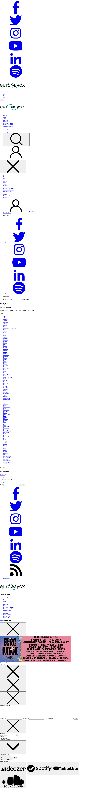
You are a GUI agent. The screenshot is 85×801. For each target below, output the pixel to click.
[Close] (13, 166)
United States (6, 399)
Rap (4, 435)
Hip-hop (5, 419)
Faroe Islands (6, 344)
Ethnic (5, 413)
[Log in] (15, 158)
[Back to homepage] (12, 91)
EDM (4, 408)
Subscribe (25, 299)
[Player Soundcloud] (13, 781)
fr (3, 95)
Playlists (5, 120)
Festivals (5, 121)
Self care (5, 459)
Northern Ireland (7, 378)
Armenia (5, 322)
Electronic (6, 410)
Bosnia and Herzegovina (9, 328)
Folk (4, 416)
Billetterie (2, 664)
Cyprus (5, 337)
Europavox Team (7, 195)
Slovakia (5, 387)
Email (4, 299)
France (5, 347)
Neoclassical (6, 426)
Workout (5, 465)
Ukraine (5, 396)
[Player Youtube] (66, 768)
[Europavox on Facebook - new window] (15, 13)
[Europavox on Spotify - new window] (15, 77)
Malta (4, 370)
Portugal (5, 383)
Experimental (6, 414)
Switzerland (6, 393)
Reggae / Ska (6, 437)
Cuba (4, 335)
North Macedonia (8, 377)
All (4, 317)
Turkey (5, 395)
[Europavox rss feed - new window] (15, 575)
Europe (5, 343)
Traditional (6, 442)
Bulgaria (5, 329)
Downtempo (6, 407)
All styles (5, 404)
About (5, 194)
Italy (4, 361)
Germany (5, 350)
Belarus (5, 325)
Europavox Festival (8, 124)
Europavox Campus (8, 123)
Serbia (5, 386)
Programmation (4, 663)
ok (17, 735)
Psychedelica (6, 432)
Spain (4, 390)
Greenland (6, 353)
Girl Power (6, 454)
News (4, 117)
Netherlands (6, 375)
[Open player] (13, 747)
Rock (4, 438)
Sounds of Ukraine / (5, 756)
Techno (5, 441)
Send (76, 718)
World (5, 445)
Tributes (5, 463)
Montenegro (6, 374)
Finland (5, 346)
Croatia (5, 334)
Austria (5, 323)
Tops (4, 118)
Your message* (49, 718)
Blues (4, 405)
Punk (4, 434)
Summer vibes (7, 460)
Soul (4, 440)
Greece (5, 352)
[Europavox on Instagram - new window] (15, 39)
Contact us (6, 197)
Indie (4, 422)
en (4, 97)
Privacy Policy (7, 616)
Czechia (5, 338)
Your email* (3, 718)
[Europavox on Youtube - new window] (15, 51)
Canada (5, 331)
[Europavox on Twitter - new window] (15, 26)
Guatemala (6, 355)
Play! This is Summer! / (6, 759)
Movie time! (6, 457)
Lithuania (5, 365)
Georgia (5, 349)
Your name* (25, 718)
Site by (2, 620)
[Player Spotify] (40, 768)
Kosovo (5, 362)
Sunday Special (7, 462)
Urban (5, 444)
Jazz (4, 423)
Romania (5, 384)
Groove (5, 417)
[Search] (16, 139)
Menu (2, 100)
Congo (5, 332)
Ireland (5, 359)
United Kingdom (7, 398)
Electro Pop (6, 411)
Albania (5, 319)
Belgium (5, 326)
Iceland (5, 358)
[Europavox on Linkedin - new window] (15, 64)
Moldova (5, 373)
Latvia (5, 364)
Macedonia (6, 368)
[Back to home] (12, 113)
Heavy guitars (7, 456)
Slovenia (5, 389)
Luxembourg (6, 367)
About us (5, 613)
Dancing (5, 453)
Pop (4, 429)
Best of (5, 450)
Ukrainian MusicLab (8, 126)
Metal (4, 425)
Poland (5, 381)
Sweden (5, 392)
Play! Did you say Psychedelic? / (9, 757)
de (4, 94)
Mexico (5, 371)
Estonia (5, 341)
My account (31, 211)
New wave (6, 428)
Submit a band (7, 213)
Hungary (5, 356)
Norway (5, 380)
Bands (5, 115)
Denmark (5, 340)
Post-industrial (7, 431)
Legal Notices (7, 614)
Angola (5, 320)
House (5, 420)
